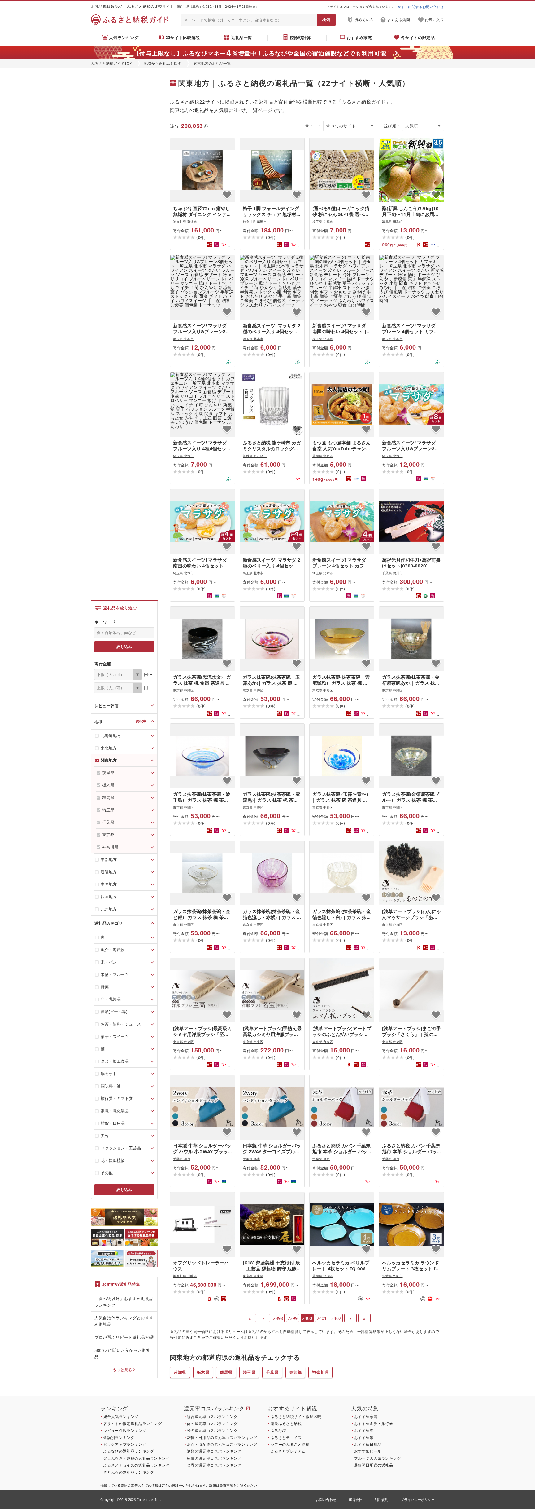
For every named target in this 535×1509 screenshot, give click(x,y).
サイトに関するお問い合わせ (421, 6)
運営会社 (355, 1499)
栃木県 (203, 1372)
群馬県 (226, 1372)
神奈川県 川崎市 (185, 1276)
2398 (278, 1318)
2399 (293, 1318)
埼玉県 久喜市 (322, 221)
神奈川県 (320, 1372)
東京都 (295, 1372)
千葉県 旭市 (181, 1159)
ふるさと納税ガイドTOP (111, 63)
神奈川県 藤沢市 (185, 221)
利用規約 (381, 1499)
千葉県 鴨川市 (392, 573)
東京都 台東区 (392, 924)
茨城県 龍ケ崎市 (255, 456)
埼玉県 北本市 (183, 339)
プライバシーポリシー (418, 1499)
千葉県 (272, 1372)
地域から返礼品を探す (162, 63)
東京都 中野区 (183, 690)
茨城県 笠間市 (322, 1276)
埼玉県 (249, 1372)
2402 (336, 1318)
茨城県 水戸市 (322, 456)
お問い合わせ (326, 1499)
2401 (322, 1318)
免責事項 (226, 1485)
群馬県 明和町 (392, 221)
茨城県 (180, 1372)
